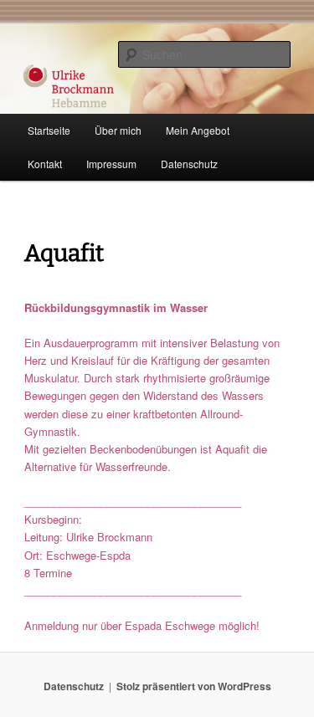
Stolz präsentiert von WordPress (193, 686)
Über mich (118, 130)
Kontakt (45, 163)
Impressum (111, 163)
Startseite (49, 130)
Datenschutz (189, 163)
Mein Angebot (197, 130)
